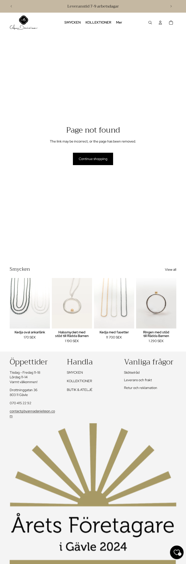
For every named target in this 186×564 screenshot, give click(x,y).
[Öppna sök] (150, 22)
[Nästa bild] (171, 6)
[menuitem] (119, 22)
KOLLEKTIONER (79, 381)
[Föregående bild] (11, 6)
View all (170, 269)
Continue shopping (93, 159)
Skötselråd (132, 372)
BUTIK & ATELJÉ (80, 389)
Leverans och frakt (138, 380)
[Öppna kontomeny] (160, 22)
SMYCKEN (75, 372)
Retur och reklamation (140, 388)
